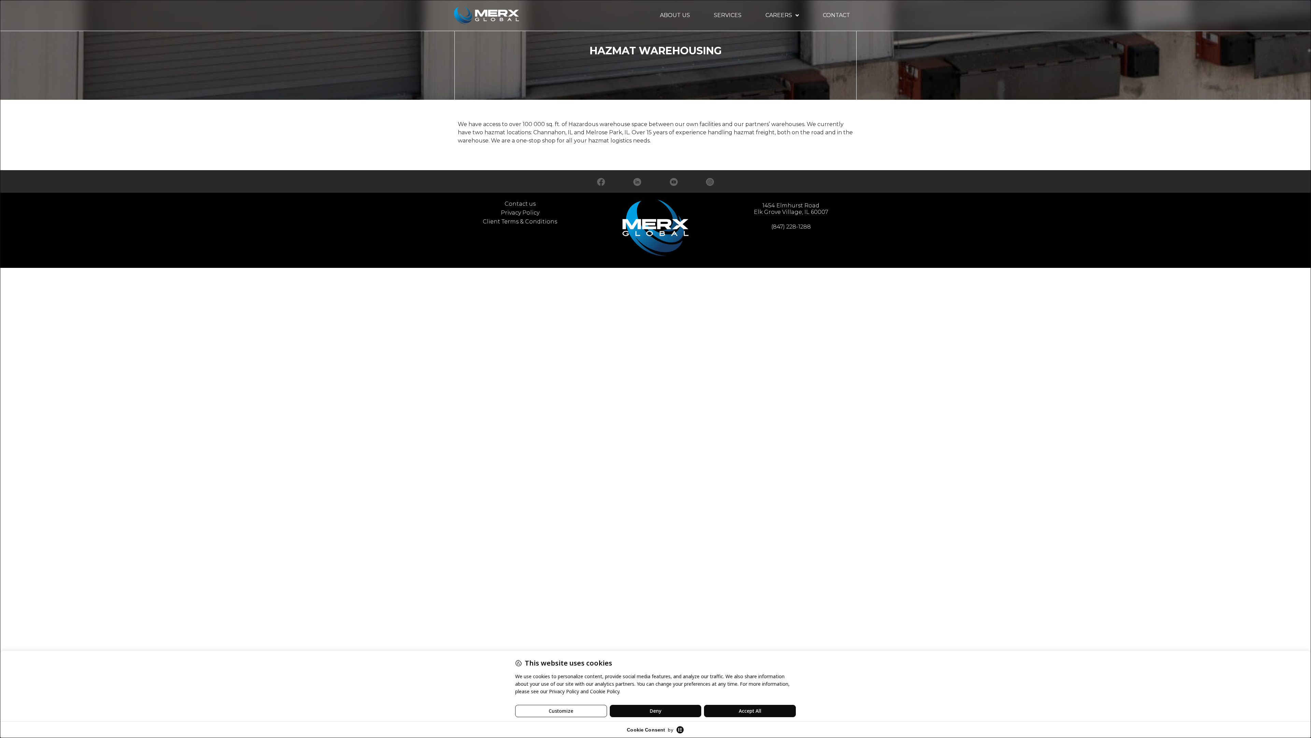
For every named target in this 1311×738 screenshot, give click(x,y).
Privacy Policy (520, 212)
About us (675, 15)
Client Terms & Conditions (520, 221)
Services (728, 15)
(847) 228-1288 (791, 226)
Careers (778, 15)
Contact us (520, 204)
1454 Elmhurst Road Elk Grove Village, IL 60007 (791, 208)
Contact (836, 15)
